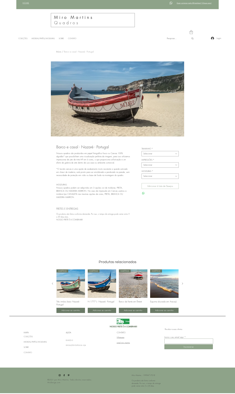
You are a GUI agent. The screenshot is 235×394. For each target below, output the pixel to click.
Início (58, 51)
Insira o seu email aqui (174, 337)
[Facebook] (64, 375)
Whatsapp (120, 337)
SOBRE (26, 347)
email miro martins (123, 342)
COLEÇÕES (28, 336)
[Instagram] (59, 375)
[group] (117, 291)
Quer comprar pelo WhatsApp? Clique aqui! (194, 3)
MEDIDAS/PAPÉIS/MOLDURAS (35, 342)
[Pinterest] (68, 375)
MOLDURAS (147, 171)
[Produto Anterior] (52, 283)
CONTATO (28, 352)
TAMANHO (147, 148)
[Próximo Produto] (182, 283)
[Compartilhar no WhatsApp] (143, 193)
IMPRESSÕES (148, 160)
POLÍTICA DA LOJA (80, 345)
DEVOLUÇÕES (70, 345)
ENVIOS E (69, 340)
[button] (191, 32)
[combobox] (160, 153)
